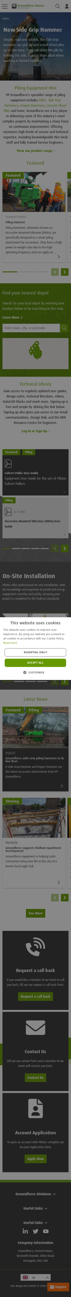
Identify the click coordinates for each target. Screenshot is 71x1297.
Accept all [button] (35, 663)
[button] (35, 672)
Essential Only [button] (35, 652)
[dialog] (35, 648)
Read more (10, 643)
